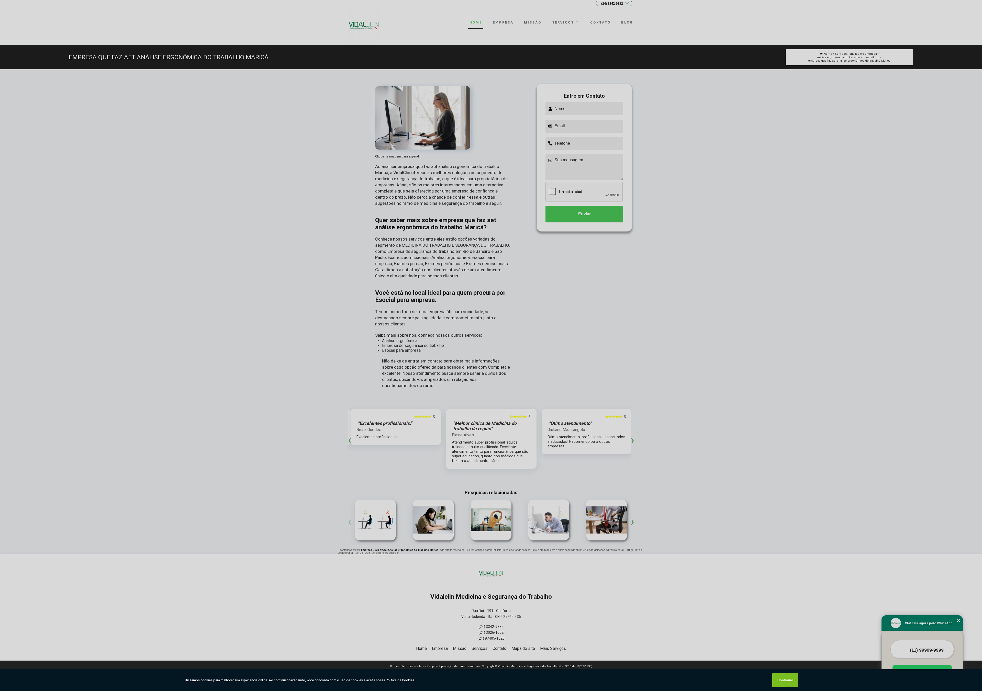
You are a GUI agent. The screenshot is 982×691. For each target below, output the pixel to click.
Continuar (785, 680)
